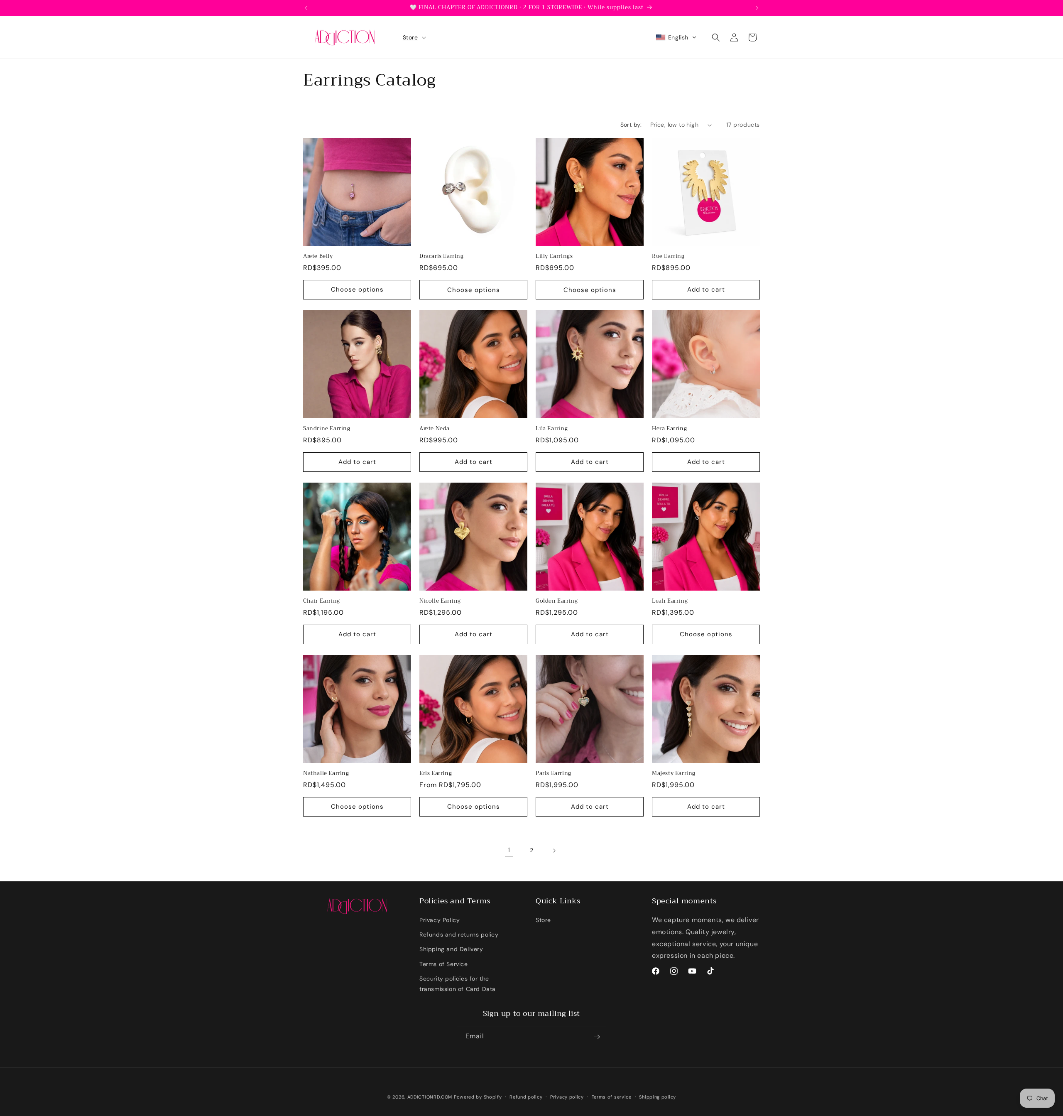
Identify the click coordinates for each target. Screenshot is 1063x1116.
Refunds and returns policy (459, 934)
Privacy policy (567, 1096)
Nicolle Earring (440, 601)
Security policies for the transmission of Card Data (457, 984)
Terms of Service (443, 964)
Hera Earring (669, 428)
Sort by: (631, 124)
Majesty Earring (674, 773)
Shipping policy (657, 1096)
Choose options (357, 290)
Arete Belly (318, 256)
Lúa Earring (552, 428)
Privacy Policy (439, 920)
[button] (413, 37)
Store (543, 920)
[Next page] (554, 850)
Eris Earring (435, 773)
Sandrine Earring (326, 428)
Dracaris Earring (441, 256)
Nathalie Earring (326, 773)
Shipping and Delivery (451, 949)
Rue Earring (668, 256)
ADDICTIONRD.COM (430, 1097)
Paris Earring (553, 773)
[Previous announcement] (306, 8)
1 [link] (509, 850)
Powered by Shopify (478, 1097)
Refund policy (525, 1096)
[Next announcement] (757, 8)
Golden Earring (557, 601)
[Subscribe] (597, 1037)
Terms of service (612, 1096)
